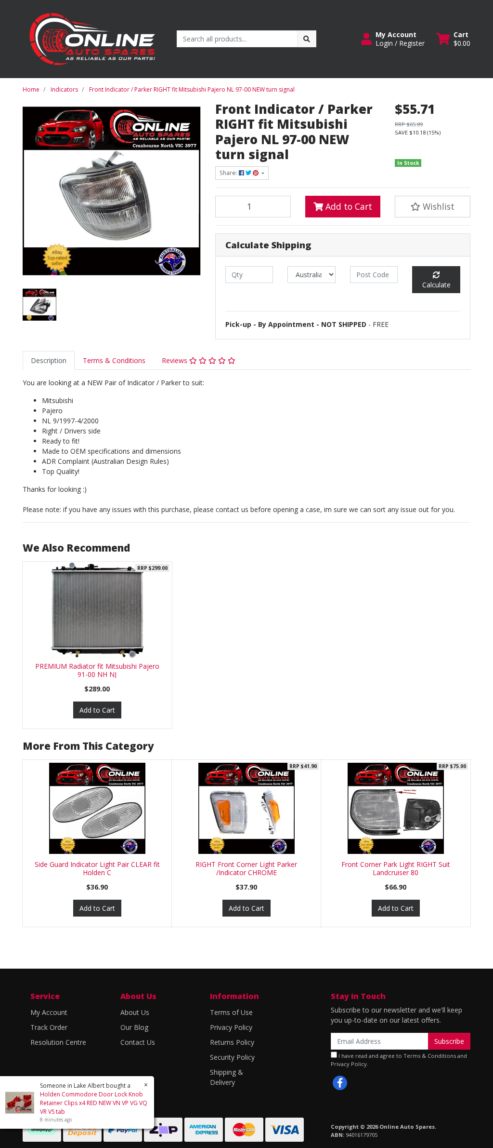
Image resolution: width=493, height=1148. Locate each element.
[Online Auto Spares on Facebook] (340, 1083)
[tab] (49, 360)
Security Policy (232, 1057)
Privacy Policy (231, 1027)
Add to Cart (347, 206)
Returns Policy (232, 1042)
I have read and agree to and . (399, 1059)
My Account (48, 1012)
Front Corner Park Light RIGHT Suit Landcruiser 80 (395, 868)
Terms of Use (231, 1012)
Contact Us (137, 1042)
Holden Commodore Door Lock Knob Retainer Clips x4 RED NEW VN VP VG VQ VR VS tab (93, 1103)
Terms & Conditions (114, 360)
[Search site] (306, 38)
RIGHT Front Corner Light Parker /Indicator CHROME (246, 868)
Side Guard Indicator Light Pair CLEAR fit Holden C (97, 868)
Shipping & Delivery (226, 1077)
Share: (229, 173)
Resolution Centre (58, 1042)
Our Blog (134, 1027)
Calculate (436, 284)
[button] (393, 39)
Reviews (175, 360)
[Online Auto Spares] (92, 38)
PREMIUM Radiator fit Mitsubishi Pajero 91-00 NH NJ (97, 670)
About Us (134, 1012)
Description (48, 360)
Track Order (48, 1027)
